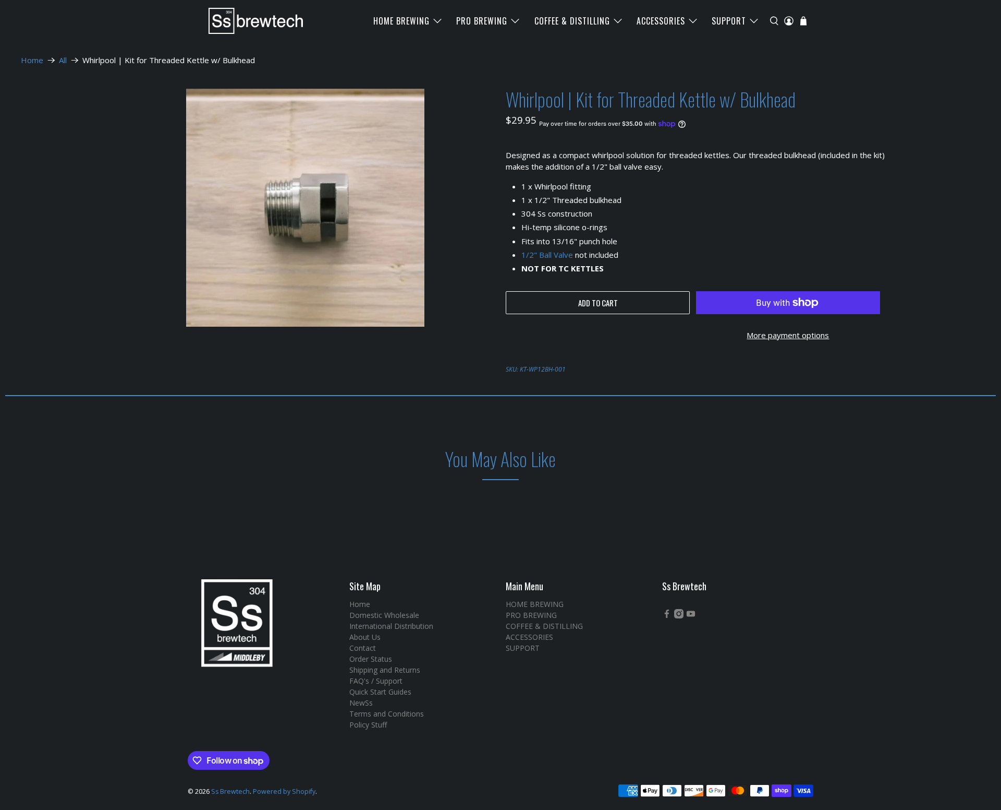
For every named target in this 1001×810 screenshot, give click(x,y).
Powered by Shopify (284, 791)
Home (32, 60)
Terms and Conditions (386, 714)
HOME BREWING (401, 21)
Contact (362, 648)
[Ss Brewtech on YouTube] (690, 616)
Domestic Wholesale (384, 615)
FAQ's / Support (375, 681)
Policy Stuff (368, 725)
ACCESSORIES (661, 21)
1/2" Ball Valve (547, 254)
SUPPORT (729, 21)
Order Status (370, 659)
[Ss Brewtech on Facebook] (667, 616)
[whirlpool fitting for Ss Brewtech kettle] (305, 208)
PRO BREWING (481, 21)
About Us (365, 637)
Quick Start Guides (380, 692)
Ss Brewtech (230, 791)
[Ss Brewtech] (251, 21)
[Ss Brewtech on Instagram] (678, 616)
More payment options (788, 335)
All (63, 60)
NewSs (361, 703)
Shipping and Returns (384, 670)
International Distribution (391, 626)
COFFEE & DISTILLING (572, 21)
